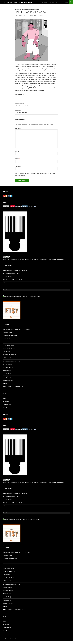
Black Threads (6, 338)
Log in (4, 398)
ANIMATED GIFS (7, 276)
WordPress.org (7, 407)
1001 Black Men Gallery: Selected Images (14, 279)
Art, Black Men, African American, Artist (27, 9)
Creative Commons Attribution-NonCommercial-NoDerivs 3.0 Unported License (41, 259)
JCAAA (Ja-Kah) (7, 364)
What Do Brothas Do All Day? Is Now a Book (15, 270)
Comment (18, 128)
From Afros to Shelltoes (9, 354)
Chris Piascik (6, 351)
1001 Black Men (7, 283)
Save (13, 206)
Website (18, 166)
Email (17, 158)
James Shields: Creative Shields (11, 361)
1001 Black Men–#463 (21, 105)
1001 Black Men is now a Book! (11, 273)
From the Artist (53, 2)
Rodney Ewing (7, 377)
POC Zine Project (7, 373)
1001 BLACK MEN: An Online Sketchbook (17, 2)
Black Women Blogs (8, 345)
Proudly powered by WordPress (10, 638)
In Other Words (7, 358)
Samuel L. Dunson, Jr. (8, 380)
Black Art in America (8, 332)
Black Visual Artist (8, 342)
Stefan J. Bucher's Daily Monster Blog (13, 386)
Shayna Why (6, 383)
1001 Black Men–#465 (21, 111)
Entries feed (6, 401)
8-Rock (31, 15)
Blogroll (44, 2)
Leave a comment (40, 15)
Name (17, 151)
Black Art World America (10, 335)
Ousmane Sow (7, 370)
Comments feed (7, 404)
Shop (61, 2)
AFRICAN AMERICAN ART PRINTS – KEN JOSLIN (17, 329)
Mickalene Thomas (8, 367)
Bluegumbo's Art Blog (9, 348)
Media (66, 2)
